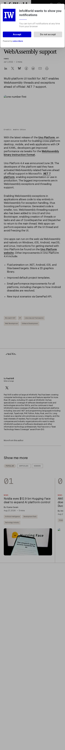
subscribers (17, 41)
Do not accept (48, 34)
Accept (17, 34)
